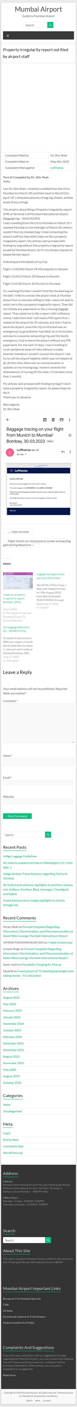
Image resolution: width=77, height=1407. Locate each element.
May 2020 (9, 1069)
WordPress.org (12, 1152)
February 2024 (12, 1036)
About (29, 1400)
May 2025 (9, 1004)
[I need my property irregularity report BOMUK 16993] (18, 580)
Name (7, 755)
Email (7, 777)
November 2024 (13, 1023)
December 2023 (13, 1043)
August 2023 (11, 1056)
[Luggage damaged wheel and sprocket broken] (53, 590)
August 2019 (11, 1076)
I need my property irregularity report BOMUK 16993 (14, 598)
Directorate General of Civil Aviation (24, 1316)
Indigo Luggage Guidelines (20, 856)
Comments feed (13, 1146)
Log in (7, 1133)
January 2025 (12, 1017)
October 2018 (12, 1082)
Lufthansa (56, 167)
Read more (9, 1375)
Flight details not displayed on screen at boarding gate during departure (37, 543)
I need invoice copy (60, 942)
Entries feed (10, 1139)
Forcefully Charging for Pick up (41, 964)
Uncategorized (12, 1111)
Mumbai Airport (38, 9)
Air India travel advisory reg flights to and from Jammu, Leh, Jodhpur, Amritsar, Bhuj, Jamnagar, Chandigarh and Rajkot (38, 889)
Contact (47, 1400)
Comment (10, 701)
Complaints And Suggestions (28, 1347)
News (6, 1104)
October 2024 (12, 1030)
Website (8, 796)
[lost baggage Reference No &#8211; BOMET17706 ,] (20, 643)
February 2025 (12, 1010)
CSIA (6, 1304)
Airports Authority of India (18, 1322)
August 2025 (11, 997)
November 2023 (13, 1050)
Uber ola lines (18, 531)
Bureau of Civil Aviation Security (22, 1298)
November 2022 (13, 1063)
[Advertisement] (38, 104)
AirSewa (8, 1310)
